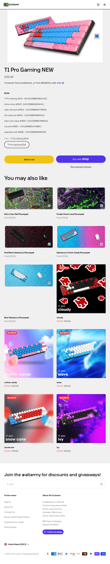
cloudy (60, 317)
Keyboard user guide (14, 522)
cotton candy (10, 382)
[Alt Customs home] (11, 4)
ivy (58, 447)
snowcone (9, 447)
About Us (8, 507)
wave (59, 382)
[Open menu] (104, 4)
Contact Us (9, 512)
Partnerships (10, 527)
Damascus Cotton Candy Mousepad (73, 252)
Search (7, 502)
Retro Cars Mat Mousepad (16, 214)
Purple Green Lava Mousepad (70, 214)
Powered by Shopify (31, 554)
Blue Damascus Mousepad (16, 317)
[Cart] (98, 4)
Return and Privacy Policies (17, 517)
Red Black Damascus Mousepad (19, 252)
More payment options (80, 166)
